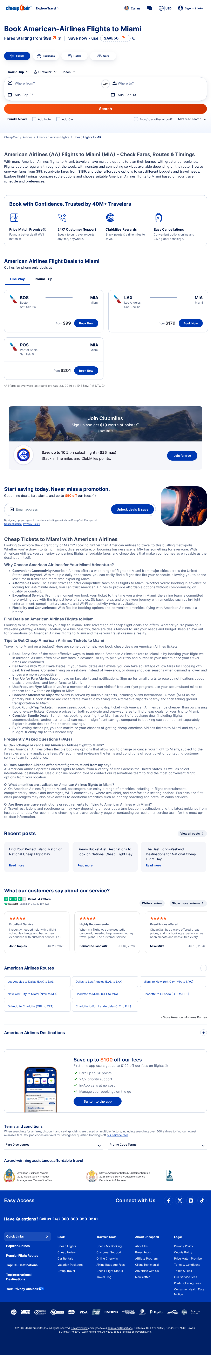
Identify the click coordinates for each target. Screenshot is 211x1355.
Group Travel (66, 1271)
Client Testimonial (147, 1264)
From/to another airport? (156, 119)
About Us (141, 1246)
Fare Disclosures (17, 1144)
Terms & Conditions (187, 1264)
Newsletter (142, 1277)
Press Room (143, 1252)
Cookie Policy (183, 1252)
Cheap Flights (66, 1246)
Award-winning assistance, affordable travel (43, 1160)
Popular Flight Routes (22, 1255)
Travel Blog (103, 1277)
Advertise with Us (147, 1271)
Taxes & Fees (183, 1271)
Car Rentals (65, 1258)
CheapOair (11, 137)
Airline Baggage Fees (110, 1264)
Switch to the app (98, 1101)
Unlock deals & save (132, 509)
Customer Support (108, 1252)
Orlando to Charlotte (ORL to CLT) (30, 1006)
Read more (16, 865)
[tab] (17, 56)
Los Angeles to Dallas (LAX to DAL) (31, 981)
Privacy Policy (31, 523)
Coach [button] (66, 72)
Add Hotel (44, 119)
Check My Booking (109, 1246)
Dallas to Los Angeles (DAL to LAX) (99, 981)
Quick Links (15, 1236)
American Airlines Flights (53, 137)
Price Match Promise (188, 1258)
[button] (132, 8)
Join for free (182, 455)
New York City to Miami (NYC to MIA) (32, 994)
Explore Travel (46, 8)
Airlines (27, 137)
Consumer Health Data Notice (189, 1292)
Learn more (105, 430)
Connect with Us (135, 1200)
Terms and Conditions (120, 1327)
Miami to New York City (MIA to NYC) (168, 981)
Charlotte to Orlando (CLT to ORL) (166, 994)
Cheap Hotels (66, 1252)
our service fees (117, 1135)
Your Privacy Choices (22, 1289)
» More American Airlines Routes (183, 1017)
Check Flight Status (109, 1271)
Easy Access (19, 1200)
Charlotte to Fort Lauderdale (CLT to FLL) (103, 1006)
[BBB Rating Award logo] (186, 1178)
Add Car (67, 119)
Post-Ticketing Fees (187, 1283)
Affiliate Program (146, 1258)
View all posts (190, 833)
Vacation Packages (70, 1264)
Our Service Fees (185, 1277)
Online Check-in (107, 1258)
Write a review (152, 903)
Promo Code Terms (123, 1144)
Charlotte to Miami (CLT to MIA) (97, 994)
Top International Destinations (19, 1277)
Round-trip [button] (16, 72)
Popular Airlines (18, 1246)
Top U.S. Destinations (22, 1265)
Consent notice (13, 523)
